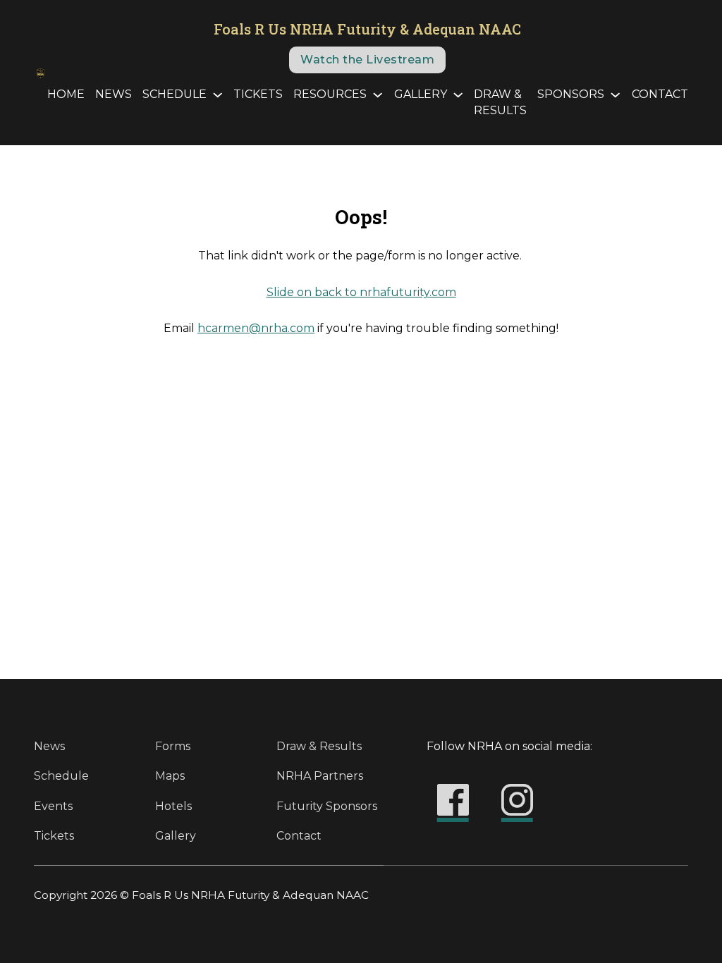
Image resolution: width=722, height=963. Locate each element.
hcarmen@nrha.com (255, 328)
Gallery (420, 94)
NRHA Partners (319, 776)
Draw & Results (500, 102)
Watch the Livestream (367, 59)
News (113, 94)
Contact (660, 94)
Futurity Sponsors (326, 806)
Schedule (174, 94)
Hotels (173, 806)
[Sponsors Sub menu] (615, 95)
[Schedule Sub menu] (217, 95)
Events (53, 806)
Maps (170, 776)
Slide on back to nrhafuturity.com (361, 292)
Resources (330, 94)
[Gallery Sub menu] (458, 95)
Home (66, 94)
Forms (172, 746)
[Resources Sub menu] (377, 95)
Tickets (258, 94)
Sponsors (570, 94)
